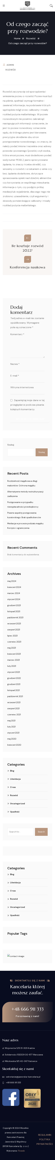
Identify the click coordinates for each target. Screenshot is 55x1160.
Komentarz (17, 334)
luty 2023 (11, 666)
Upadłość (15, 811)
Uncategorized (17, 803)
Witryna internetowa (22, 387)
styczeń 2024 (13, 599)
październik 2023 (15, 617)
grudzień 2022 (14, 678)
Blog (12, 771)
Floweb (21, 1151)
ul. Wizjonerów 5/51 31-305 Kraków (18, 1048)
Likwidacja (15, 779)
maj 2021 (11, 720)
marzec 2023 (13, 660)
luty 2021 (11, 726)
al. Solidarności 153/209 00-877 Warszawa (22, 1054)
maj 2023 (11, 648)
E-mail (14, 375)
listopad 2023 (13, 611)
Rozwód (11, 70)
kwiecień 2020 (14, 745)
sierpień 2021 (13, 708)
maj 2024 (11, 581)
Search (41, 831)
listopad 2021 (13, 690)
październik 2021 (15, 696)
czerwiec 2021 (14, 714)
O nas (13, 787)
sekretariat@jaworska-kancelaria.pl (23, 1077)
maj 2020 (11, 739)
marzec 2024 (13, 593)
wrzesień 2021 (13, 702)
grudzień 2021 (13, 684)
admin (10, 65)
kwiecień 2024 (14, 587)
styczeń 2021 (13, 732)
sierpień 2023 (13, 629)
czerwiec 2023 (14, 642)
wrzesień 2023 (14, 623)
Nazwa (15, 364)
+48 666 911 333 (27, 1009)
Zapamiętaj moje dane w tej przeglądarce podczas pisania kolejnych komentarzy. (27, 405)
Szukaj (10, 445)
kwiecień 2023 (14, 654)
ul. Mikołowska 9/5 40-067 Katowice (19, 1061)
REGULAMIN (44, 1134)
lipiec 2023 (12, 635)
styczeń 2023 (13, 672)
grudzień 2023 (14, 605)
